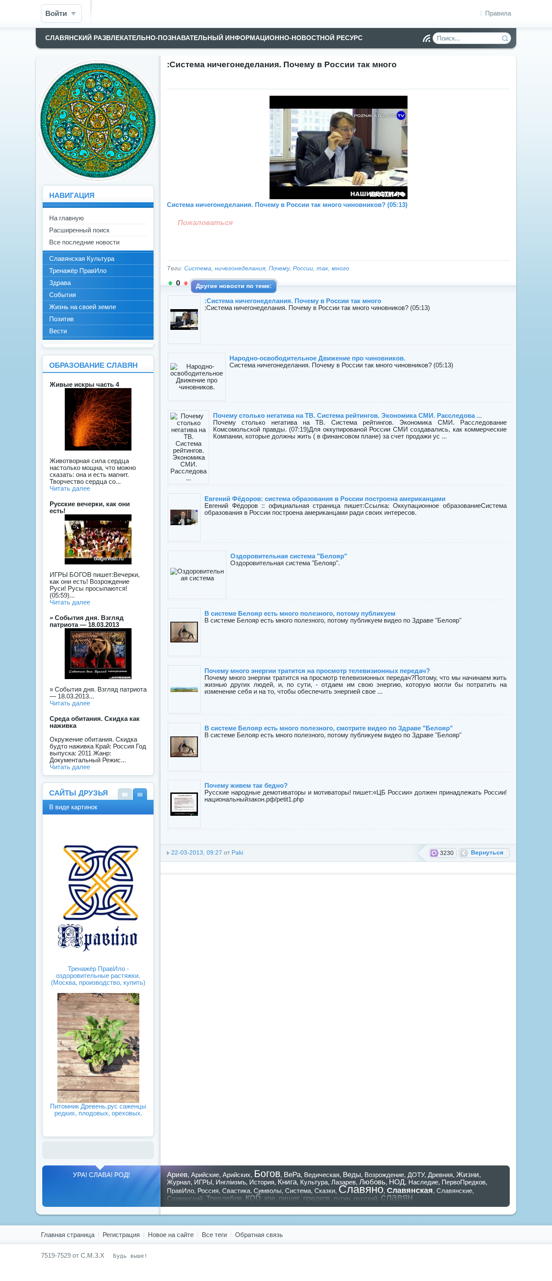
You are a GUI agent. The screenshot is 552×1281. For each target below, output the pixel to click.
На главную (66, 218)
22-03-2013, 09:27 (196, 852)
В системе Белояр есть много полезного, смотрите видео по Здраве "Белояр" (328, 728)
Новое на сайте (171, 1234)
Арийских (237, 1174)
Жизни (467, 1174)
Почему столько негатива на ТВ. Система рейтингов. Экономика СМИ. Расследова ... (347, 415)
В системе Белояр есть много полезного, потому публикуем (299, 613)
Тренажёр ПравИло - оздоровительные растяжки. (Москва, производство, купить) (98, 975)
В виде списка (125, 794)
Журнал (179, 1182)
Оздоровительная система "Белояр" (288, 556)
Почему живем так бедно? (246, 785)
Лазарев (343, 1182)
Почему (279, 268)
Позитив (61, 319)
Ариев (177, 1174)
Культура (314, 1182)
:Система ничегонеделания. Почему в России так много (292, 300)
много (340, 268)
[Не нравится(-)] (185, 283)
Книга (287, 1182)
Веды (352, 1174)
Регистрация (121, 1234)
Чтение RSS (426, 38)
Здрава (60, 282)
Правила (498, 13)
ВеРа (292, 1174)
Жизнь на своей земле (82, 306)
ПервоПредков (464, 1182)
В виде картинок (140, 794)
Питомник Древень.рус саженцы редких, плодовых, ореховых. (98, 1109)
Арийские (205, 1174)
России (303, 268)
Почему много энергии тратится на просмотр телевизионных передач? (317, 670)
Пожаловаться (205, 222)
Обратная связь (259, 1234)
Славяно (361, 1189)
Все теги (214, 1234)
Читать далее (70, 488)
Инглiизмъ (231, 1182)
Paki (237, 852)
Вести (58, 331)
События (62, 294)
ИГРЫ (203, 1182)
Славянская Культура (81, 258)
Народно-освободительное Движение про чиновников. (317, 358)
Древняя (440, 1174)
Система (197, 268)
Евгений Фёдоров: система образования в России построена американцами (324, 498)
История (261, 1182)
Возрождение (384, 1174)
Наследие (423, 1182)
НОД (397, 1182)
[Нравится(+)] (170, 283)
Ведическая (321, 1174)
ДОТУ (416, 1174)
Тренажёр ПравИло (78, 270)
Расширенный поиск (79, 230)
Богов (267, 1173)
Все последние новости (84, 242)
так (322, 268)
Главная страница (67, 1234)
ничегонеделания (240, 268)
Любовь (372, 1182)
